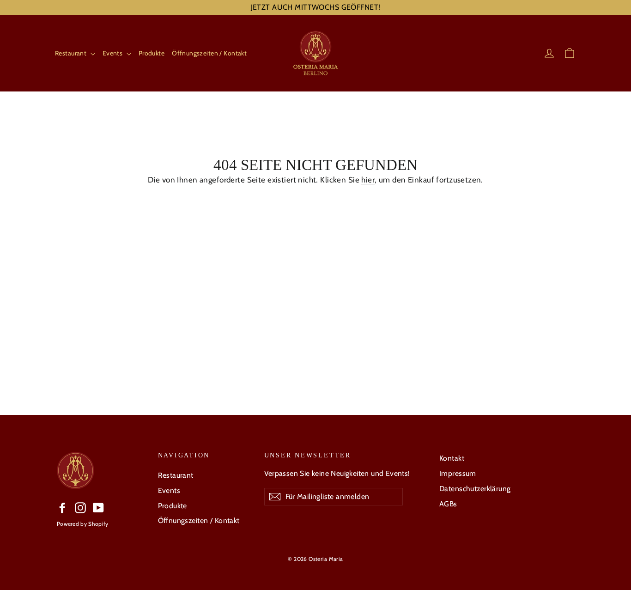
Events (113, 53)
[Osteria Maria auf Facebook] (62, 507)
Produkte (151, 53)
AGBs (448, 503)
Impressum (457, 473)
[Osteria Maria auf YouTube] (98, 507)
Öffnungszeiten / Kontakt (209, 53)
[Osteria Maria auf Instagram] (80, 507)
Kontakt (451, 458)
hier (368, 179)
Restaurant (71, 53)
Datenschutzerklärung (475, 488)
